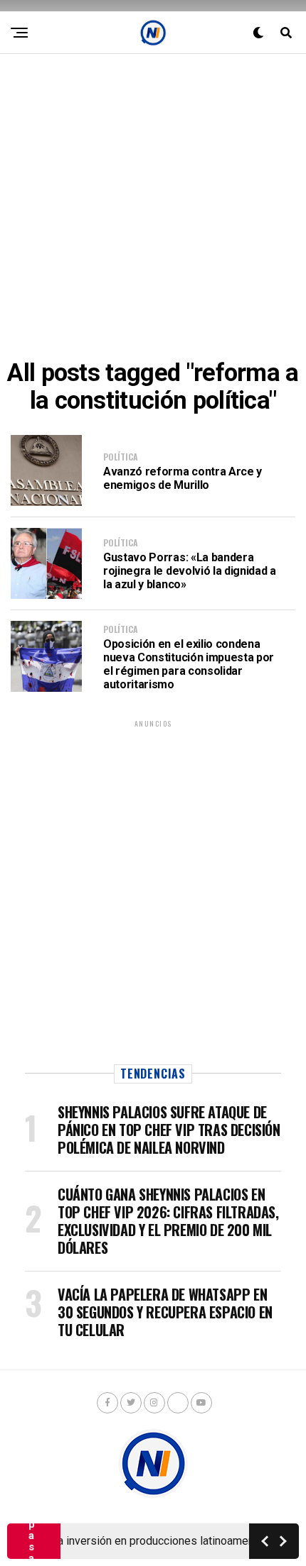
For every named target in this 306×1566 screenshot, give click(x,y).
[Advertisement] (153, 206)
